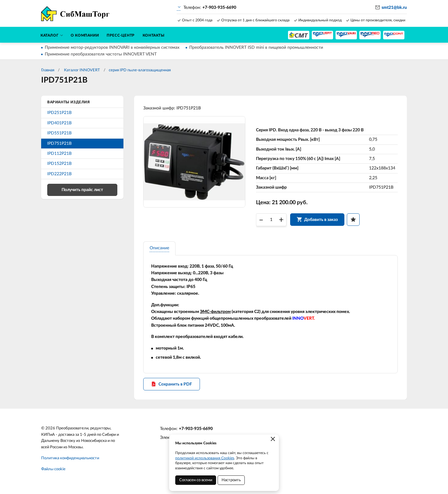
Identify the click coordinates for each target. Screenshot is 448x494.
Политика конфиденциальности (70, 458)
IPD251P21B (59, 113)
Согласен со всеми (195, 480)
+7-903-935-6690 (196, 429)
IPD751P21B (59, 143)
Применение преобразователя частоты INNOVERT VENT (101, 54)
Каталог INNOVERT (81, 70)
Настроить (231, 480)
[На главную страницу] (298, 35)
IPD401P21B (59, 123)
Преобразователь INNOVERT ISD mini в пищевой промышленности (256, 47)
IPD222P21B (59, 174)
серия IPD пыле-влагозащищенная (140, 70)
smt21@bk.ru (394, 7)
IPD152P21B (59, 164)
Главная (47, 70)
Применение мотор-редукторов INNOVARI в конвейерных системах (112, 47)
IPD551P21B (59, 133)
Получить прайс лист (82, 190)
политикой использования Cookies (204, 458)
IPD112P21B (59, 153)
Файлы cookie (53, 469)
